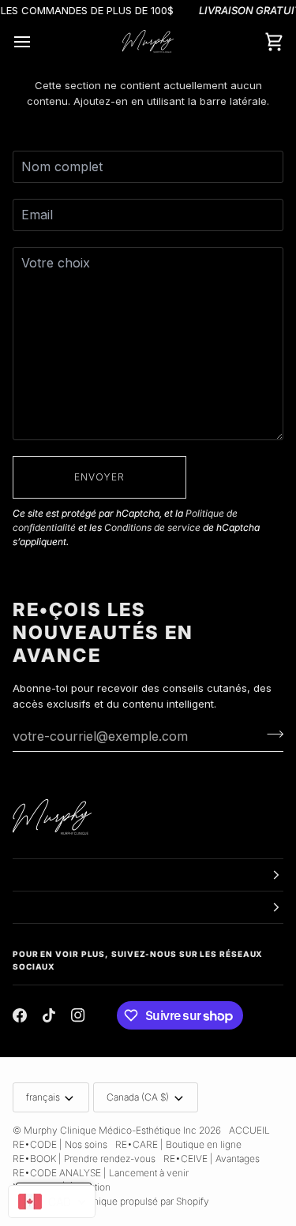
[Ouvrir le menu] (36, 42)
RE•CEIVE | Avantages (211, 1158)
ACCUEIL (249, 1130)
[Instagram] (78, 1015)
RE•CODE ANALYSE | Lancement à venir (101, 1173)
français (43, 1097)
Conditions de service (152, 527)
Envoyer (100, 477)
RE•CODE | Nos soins (60, 1144)
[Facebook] (20, 1015)
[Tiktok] (49, 1015)
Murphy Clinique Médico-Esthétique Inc (110, 1130)
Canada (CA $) (138, 1097)
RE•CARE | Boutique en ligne (178, 1144)
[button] (148, 874)
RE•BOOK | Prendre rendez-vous (84, 1158)
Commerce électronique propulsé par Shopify (111, 1201)
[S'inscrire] (270, 733)
